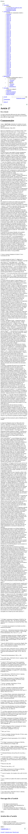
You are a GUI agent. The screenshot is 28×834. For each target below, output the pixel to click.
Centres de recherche (11, 91)
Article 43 (8, 44)
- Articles (11, 81)
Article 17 (8, 24)
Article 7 (8, 68)
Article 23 (8, 71)
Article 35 (8, 42)
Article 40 (8, 20)
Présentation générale (11, 10)
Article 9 (8, 23)
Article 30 (8, 64)
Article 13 (8, 54)
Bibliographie (6, 76)
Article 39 (8, 73)
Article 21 (8, 55)
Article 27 (8, 41)
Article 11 (8, 38)
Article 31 (8, 72)
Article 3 (8, 37)
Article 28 (8, 49)
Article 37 (8, 58)
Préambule (8, 14)
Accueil (5, 96)
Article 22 (8, 63)
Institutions (8, 90)
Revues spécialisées (10, 93)
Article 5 (8, 53)
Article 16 (8, 16)
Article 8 (8, 15)
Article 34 (8, 34)
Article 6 (8, 60)
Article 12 (8, 46)
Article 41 (8, 28)
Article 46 (8, 67)
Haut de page (16, 832)
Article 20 (8, 47)
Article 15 (8, 69)
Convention (6, 5)
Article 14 (8, 62)
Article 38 (8, 65)
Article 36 (8, 50)
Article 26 (8, 33)
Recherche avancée (20, 98)
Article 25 (8, 25)
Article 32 (8, 19)
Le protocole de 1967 (11, 9)
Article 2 (8, 29)
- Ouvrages (11, 80)
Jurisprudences (12, 86)
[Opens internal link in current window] (25, 829)
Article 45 (8, 59)
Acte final (8, 75)
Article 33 (8, 27)
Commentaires (6, 11)
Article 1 (8, 22)
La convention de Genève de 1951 (14, 7)
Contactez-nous (8, 832)
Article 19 (8, 40)
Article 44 (8, 51)
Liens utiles (6, 87)
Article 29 (8, 56)
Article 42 (8, 36)
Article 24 (8, 18)
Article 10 (8, 31)
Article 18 (8, 32)
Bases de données (10, 94)
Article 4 (8, 45)
